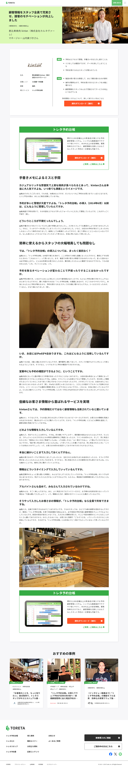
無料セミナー (32, 741)
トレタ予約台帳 (12, 735)
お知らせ (51, 735)
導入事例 (30, 735)
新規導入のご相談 (103, 737)
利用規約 (8, 764)
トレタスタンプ (12, 746)
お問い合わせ (117, 3)
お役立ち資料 (32, 746)
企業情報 (32, 764)
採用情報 (40, 764)
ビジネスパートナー (52, 764)
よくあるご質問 (54, 741)
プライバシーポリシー (20, 764)
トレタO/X (10, 741)
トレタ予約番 (11, 751)
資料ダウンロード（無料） (83, 103)
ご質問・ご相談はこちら (92, 164)
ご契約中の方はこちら (103, 746)
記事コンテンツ (33, 751)
